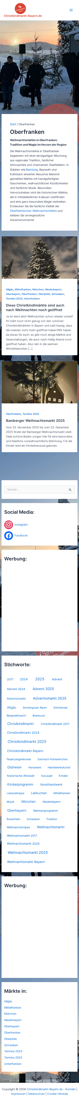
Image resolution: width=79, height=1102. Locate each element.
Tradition (51, 819)
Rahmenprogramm (45, 810)
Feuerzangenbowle (19, 759)
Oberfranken (12, 1032)
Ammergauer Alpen (35, 707)
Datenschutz (36, 1094)
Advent (57, 679)
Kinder (63, 776)
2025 (39, 679)
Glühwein (14, 767)
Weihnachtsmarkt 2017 (22, 835)
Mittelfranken (61, 793)
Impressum (18, 1094)
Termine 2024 (13, 1051)
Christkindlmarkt (20, 724)
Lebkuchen (39, 793)
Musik (10, 801)
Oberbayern (16, 810)
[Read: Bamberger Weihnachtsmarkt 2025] (39, 382)
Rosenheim (13, 819)
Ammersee (60, 707)
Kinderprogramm (20, 784)
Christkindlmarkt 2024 (23, 732)
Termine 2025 (13, 1057)
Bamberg (32, 169)
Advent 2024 (16, 689)
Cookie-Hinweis (57, 1094)
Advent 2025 (43, 689)
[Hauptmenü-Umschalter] (71, 10)
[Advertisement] (39, 61)
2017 (10, 679)
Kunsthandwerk (51, 784)
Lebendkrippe (15, 793)
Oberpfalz (10, 1039)
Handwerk (34, 767)
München (28, 801)
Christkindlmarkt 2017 (55, 724)
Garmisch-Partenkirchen (52, 759)
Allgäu (11, 707)
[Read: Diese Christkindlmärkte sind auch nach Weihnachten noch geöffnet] (39, 257)
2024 (24, 679)
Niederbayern (52, 801)
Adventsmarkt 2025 (49, 698)
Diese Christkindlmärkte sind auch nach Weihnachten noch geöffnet (35, 307)
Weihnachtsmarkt (50, 827)
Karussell (46, 775)
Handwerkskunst (59, 767)
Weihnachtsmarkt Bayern (26, 862)
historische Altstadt (21, 776)
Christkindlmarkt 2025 (27, 741)
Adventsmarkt (16, 698)
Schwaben (33, 819)
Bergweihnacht (16, 715)
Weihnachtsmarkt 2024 (23, 843)
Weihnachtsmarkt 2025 (28, 852)
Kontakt (70, 1089)
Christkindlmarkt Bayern (25, 751)
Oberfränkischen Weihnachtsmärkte (33, 211)
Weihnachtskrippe (18, 827)
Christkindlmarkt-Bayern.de (23, 16)
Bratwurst (39, 715)
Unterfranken (12, 1064)
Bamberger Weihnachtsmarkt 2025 (35, 420)
